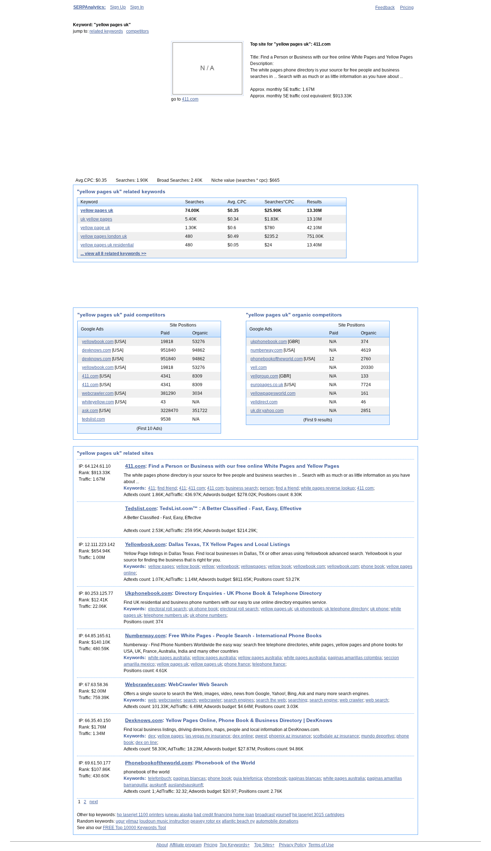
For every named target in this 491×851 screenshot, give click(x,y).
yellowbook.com (98, 341)
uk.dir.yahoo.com (267, 410)
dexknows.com (96, 350)
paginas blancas (189, 778)
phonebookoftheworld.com (277, 358)
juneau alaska (179, 814)
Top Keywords (233, 844)
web (152, 700)
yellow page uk (95, 227)
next (94, 801)
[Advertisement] (118, 86)
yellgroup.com (264, 376)
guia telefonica (247, 778)
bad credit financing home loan (224, 814)
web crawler (351, 700)
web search (377, 700)
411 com (196, 488)
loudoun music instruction (164, 821)
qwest (261, 736)
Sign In (137, 7)
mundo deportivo (377, 736)
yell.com (259, 367)
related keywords (106, 31)
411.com (190, 99)
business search (242, 488)
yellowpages (253, 566)
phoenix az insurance (290, 736)
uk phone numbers (208, 615)
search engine (323, 700)
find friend (167, 488)
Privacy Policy (292, 844)
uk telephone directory (346, 608)
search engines (239, 700)
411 (151, 488)
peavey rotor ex (206, 821)
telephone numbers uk (166, 615)
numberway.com (267, 350)
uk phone (379, 608)
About (162, 844)
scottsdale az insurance (336, 736)
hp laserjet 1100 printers (140, 814)
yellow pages (161, 566)
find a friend (287, 488)
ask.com (90, 410)
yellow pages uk (97, 210)
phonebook (275, 778)
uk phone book (203, 608)
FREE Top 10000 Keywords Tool (134, 827)
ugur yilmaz (127, 821)
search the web (271, 700)
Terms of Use (321, 844)
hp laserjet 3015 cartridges (318, 814)
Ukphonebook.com (148, 593)
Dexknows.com (143, 720)
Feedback (385, 7)
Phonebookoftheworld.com (158, 763)
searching (297, 700)
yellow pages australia (214, 657)
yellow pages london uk (104, 236)
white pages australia (169, 657)
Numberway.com (145, 635)
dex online (243, 736)
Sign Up (118, 7)
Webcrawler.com (145, 684)
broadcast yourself (273, 814)
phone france (237, 664)
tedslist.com (93, 419)
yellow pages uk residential (107, 245)
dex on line (146, 742)
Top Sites (263, 844)
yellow (208, 566)
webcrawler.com (98, 393)
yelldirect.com (264, 401)
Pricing (407, 7)
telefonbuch (159, 778)
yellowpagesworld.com (273, 393)
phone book (372, 566)
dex (151, 736)
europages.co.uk (267, 384)
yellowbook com (309, 566)
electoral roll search (167, 608)
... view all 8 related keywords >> (113, 253)
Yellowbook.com (145, 544)
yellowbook (227, 566)
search (190, 700)
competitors (137, 31)
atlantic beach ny (238, 821)
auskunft (158, 784)
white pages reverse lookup (328, 488)
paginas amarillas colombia (355, 657)
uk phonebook (308, 608)
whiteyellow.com (98, 401)
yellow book (187, 566)
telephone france (268, 664)
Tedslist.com (140, 508)
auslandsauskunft (185, 784)
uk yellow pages (96, 219)
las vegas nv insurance (207, 736)
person (267, 488)
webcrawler (170, 700)
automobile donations (277, 821)
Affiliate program (186, 844)
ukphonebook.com (269, 341)
